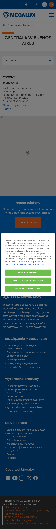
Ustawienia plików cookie (28, 288)
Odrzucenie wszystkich (28, 272)
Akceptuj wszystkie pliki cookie (28, 280)
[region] (28, 264)
